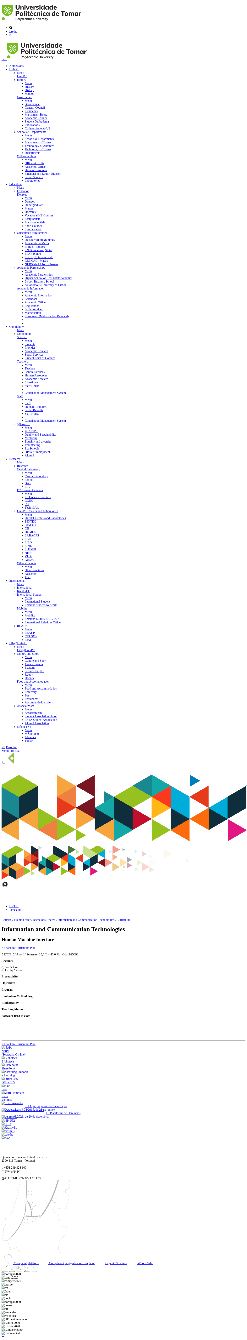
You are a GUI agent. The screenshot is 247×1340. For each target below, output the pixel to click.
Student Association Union (41, 716)
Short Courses (33, 225)
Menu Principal (11, 750)
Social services (34, 309)
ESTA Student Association (41, 719)
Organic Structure (116, 1263)
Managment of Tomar (38, 142)
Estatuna (30, 667)
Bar (27, 695)
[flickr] (34, 1270)
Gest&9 (29, 559)
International (17, 580)
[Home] (42, 21)
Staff (20, 396)
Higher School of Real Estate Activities (48, 278)
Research (14, 459)
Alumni (29, 455)
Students (22, 337)
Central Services (35, 372)
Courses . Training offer (16, 919)
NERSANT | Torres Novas (41, 264)
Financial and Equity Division (43, 173)
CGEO (29, 500)
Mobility (22, 608)
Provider (30, 347)
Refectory (31, 692)
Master (29, 208)
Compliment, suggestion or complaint (71, 1263)
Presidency (31, 111)
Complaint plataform (26, 1263)
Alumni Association (37, 723)
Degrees (22, 194)
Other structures (26, 563)
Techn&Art (32, 507)
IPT (4, 59)
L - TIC (14, 906)
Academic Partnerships (31, 267)
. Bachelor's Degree (43, 919)
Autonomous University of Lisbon (46, 285)
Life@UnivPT (18, 643)
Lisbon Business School (39, 281)
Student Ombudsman (37, 121)
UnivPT (14, 69)
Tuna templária (34, 664)
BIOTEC (30, 521)
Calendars (31, 299)
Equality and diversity (38, 441)
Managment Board (36, 114)
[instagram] (12, 1270)
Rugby (29, 674)
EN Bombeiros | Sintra (38, 250)
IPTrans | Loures (35, 246)
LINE (28, 545)
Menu (20, 72)
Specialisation (33, 229)
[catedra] (7, 1134)
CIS (27, 528)
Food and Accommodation (33, 681)
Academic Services (36, 351)
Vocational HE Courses (39, 215)
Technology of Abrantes (39, 145)
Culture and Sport (28, 653)
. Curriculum (122, 919)
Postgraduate (32, 218)
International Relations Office (43, 622)
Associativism (25, 705)
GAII (28, 483)
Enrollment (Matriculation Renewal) (47, 316)
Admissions (16, 65)
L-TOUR (30, 549)
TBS (27, 577)
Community (16, 326)
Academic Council (36, 118)
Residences (31, 699)
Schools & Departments (31, 132)
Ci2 (27, 504)
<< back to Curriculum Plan (19, 947)
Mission (29, 93)
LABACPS (32, 535)
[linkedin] (27, 1270)
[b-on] (6, 1138)
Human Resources (36, 170)
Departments (32, 152)
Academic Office (35, 166)
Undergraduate (34, 205)
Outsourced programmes (32, 232)
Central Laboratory (28, 469)
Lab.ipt (29, 479)
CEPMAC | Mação (36, 260)
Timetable (15, 909)
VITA (28, 556)
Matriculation (33, 312)
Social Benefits (34, 410)
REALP (22, 625)
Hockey (29, 678)
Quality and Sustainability (40, 434)
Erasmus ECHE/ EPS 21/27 (42, 619)
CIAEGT (30, 525)
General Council (35, 107)
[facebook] (5, 1270)
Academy (30, 573)
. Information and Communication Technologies (85, 919)
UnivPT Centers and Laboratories (37, 511)
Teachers (22, 361)
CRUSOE (31, 636)
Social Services (34, 177)
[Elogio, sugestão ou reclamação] (12, 1103)
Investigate (31, 382)
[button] (3, 1336)
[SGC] (6, 1124)
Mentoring (31, 438)
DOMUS (30, 532)
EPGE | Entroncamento (39, 257)
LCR (28, 539)
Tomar (29, 740)
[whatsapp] (41, 1270)
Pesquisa (11, 747)
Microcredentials (35, 222)
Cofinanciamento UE (38, 128)
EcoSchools (32, 448)
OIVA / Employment (37, 452)
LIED (28, 542)
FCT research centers (30, 490)
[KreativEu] (9, 1127)
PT (11, 34)
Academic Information (30, 288)
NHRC (29, 552)
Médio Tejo (24, 726)
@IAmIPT (23, 424)
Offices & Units (26, 156)
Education (15, 184)
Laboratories (32, 180)
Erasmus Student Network (41, 605)
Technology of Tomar (38, 149)
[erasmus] (8, 1131)
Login (13, 31)
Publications (32, 125)
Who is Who (145, 1263)
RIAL (28, 639)
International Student (29, 594)
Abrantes (30, 737)
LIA (27, 486)
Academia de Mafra (37, 243)
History (21, 79)
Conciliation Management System (45, 392)
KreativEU (23, 591)
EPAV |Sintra (33, 253)
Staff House (32, 385)
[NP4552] (8, 1120)
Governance (24, 97)
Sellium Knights (34, 671)
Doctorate (31, 212)
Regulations (32, 305)
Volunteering (32, 445)
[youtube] (19, 1270)
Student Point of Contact (40, 358)
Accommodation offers (39, 702)
